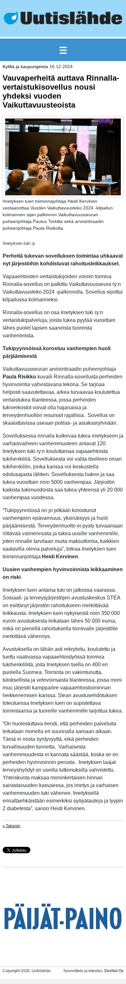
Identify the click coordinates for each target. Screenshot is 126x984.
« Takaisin (11, 826)
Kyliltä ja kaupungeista (25, 66)
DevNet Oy (113, 971)
